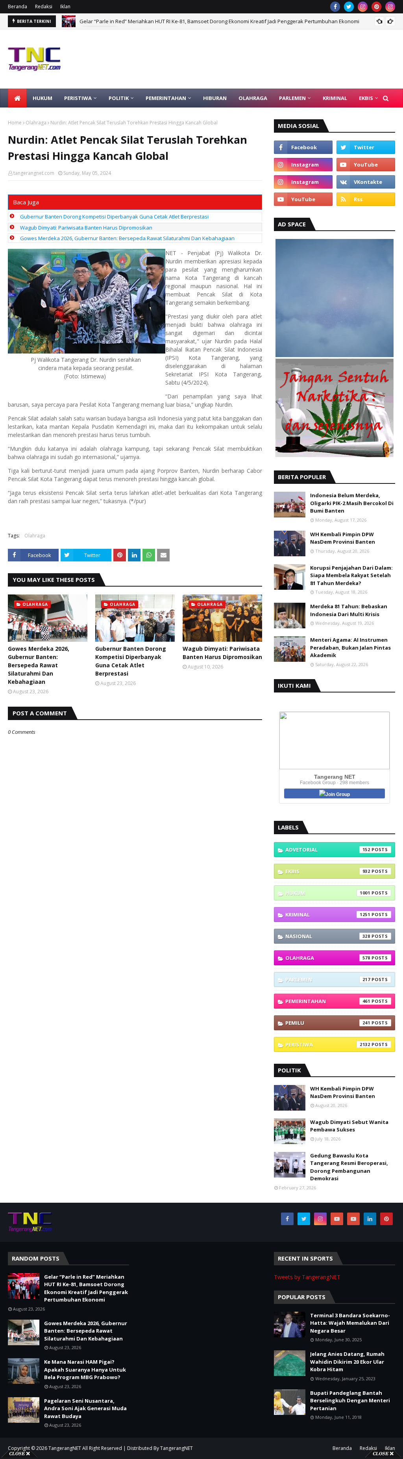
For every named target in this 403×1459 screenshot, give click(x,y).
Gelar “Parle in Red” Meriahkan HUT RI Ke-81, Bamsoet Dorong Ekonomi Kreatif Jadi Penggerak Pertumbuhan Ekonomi (86, 1288)
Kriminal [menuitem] (335, 98)
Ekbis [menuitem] (366, 98)
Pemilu (327, 1022)
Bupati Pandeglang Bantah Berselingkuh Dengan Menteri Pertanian (350, 1400)
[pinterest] (376, 7)
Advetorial (327, 849)
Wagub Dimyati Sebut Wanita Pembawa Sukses (349, 1125)
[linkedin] (370, 1219)
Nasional (327, 936)
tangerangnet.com (33, 173)
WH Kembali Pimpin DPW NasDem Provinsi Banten (342, 538)
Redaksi (43, 6)
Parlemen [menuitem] (292, 98)
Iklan (65, 6)
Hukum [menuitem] (42, 98)
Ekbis (327, 871)
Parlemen (327, 979)
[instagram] (363, 7)
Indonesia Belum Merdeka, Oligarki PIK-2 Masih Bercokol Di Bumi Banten (352, 503)
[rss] (365, 199)
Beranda (17, 6)
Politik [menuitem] (119, 98)
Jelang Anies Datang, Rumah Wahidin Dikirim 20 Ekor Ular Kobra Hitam (347, 1361)
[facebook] (335, 7)
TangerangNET (64, 1448)
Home (15, 122)
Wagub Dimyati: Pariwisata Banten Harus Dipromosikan (86, 227)
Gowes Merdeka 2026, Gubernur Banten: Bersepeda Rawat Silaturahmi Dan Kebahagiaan (186, 21)
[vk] (365, 182)
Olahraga (36, 122)
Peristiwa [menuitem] (78, 98)
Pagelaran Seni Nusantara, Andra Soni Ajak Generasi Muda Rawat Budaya (85, 1408)
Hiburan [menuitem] (215, 98)
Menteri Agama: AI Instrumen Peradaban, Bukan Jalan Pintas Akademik (350, 647)
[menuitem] (17, 98)
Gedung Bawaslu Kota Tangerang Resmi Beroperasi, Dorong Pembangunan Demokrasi (349, 1167)
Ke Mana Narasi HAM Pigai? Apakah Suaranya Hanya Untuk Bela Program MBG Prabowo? (85, 1369)
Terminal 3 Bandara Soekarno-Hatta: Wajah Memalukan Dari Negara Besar (350, 1323)
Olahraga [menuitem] (252, 98)
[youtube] (365, 164)
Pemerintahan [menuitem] (166, 98)
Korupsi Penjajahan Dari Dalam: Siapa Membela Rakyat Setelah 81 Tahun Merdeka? (351, 575)
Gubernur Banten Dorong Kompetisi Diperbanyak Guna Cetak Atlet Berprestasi (114, 216)
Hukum (327, 892)
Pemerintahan (327, 1001)
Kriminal (327, 914)
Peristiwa (327, 1044)
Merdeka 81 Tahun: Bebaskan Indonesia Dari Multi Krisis (348, 610)
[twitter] (349, 7)
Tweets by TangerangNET (307, 1277)
